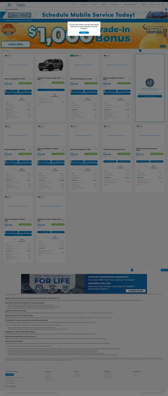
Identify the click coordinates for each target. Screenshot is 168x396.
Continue (84, 32)
